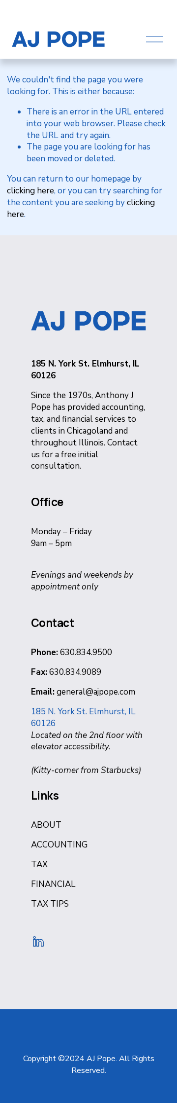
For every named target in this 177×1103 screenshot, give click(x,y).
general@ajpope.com (96, 692)
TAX (39, 864)
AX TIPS (53, 904)
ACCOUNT (52, 844)
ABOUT (46, 825)
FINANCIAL (53, 884)
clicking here (30, 190)
